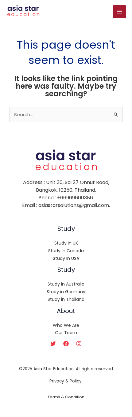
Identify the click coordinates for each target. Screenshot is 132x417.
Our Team (66, 333)
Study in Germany (66, 292)
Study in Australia (66, 284)
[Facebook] (66, 343)
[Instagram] (79, 343)
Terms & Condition (66, 397)
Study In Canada (66, 251)
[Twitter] (53, 343)
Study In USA (66, 258)
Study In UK (66, 243)
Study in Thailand (66, 299)
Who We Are (66, 325)
